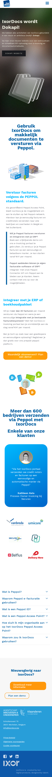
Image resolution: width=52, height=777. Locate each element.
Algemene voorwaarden (14, 742)
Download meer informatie (22, 685)
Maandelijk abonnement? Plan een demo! (25, 355)
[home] (6, 3)
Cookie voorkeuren (11, 745)
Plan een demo (17, 695)
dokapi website (13, 53)
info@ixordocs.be (11, 728)
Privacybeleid (9, 738)
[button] (46, 3)
